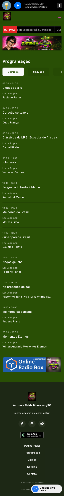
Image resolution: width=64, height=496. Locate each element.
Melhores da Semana (17, 311)
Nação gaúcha (12, 262)
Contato (32, 473)
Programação (32, 452)
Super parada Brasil (16, 237)
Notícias (32, 466)
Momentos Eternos (15, 336)
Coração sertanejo (15, 112)
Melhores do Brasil (15, 212)
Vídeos (32, 459)
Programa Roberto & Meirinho (22, 187)
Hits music (9, 162)
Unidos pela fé (12, 87)
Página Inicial (32, 445)
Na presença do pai (16, 287)
